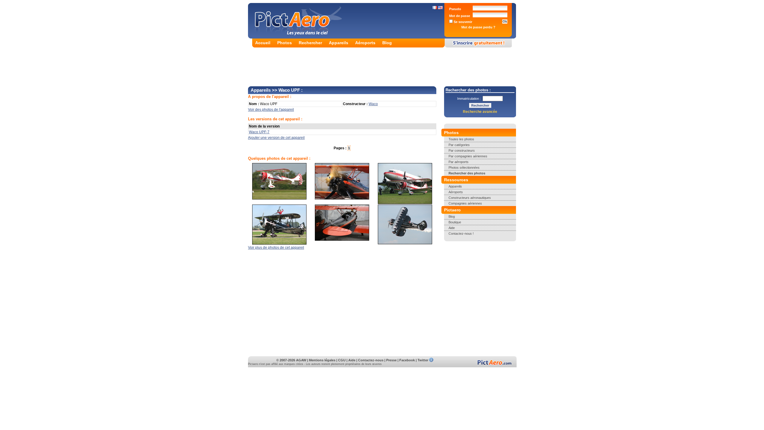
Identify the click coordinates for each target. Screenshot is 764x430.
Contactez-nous (370, 360)
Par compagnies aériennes (468, 156)
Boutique (455, 222)
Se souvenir (462, 22)
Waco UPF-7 (259, 132)
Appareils (338, 42)
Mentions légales (322, 360)
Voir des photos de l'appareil (271, 110)
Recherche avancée (480, 112)
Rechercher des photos (467, 173)
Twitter (423, 360)
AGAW (301, 360)
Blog (387, 42)
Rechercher (310, 42)
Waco (373, 104)
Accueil (262, 42)
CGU (342, 360)
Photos (284, 42)
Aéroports (365, 42)
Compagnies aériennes (465, 203)
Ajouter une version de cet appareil (276, 138)
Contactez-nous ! (461, 233)
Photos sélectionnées (464, 167)
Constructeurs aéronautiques (470, 197)
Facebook (407, 360)
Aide (452, 228)
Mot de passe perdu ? (478, 27)
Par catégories (459, 145)
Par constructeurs (462, 150)
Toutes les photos (461, 139)
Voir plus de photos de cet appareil (276, 247)
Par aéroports (459, 162)
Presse (391, 360)
